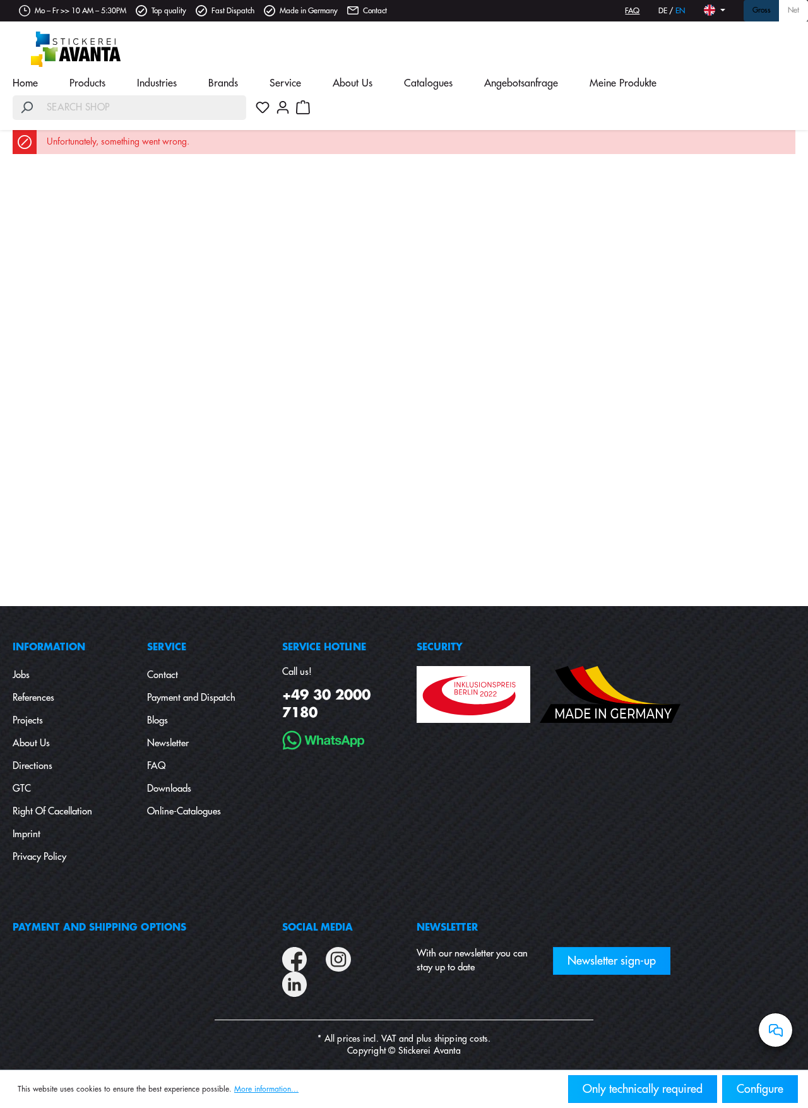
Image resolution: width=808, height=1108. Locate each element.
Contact (375, 11)
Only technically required (643, 1089)
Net (793, 10)
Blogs (157, 720)
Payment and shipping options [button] (99, 927)
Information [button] (49, 647)
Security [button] (440, 647)
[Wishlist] (262, 107)
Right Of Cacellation (52, 811)
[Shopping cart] (303, 107)
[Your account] (283, 107)
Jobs (21, 675)
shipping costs (461, 1038)
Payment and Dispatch (191, 698)
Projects (28, 720)
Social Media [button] (318, 927)
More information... (266, 1089)
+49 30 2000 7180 (326, 704)
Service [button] (166, 647)
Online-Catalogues (184, 811)
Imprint (26, 834)
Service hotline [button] (324, 647)
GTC (22, 789)
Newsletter (168, 743)
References (33, 698)
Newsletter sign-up (611, 961)
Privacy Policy (39, 857)
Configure (760, 1089)
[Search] (26, 107)
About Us (31, 743)
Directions (32, 766)
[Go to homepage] (76, 49)
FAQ (632, 11)
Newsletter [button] (447, 927)
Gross (762, 10)
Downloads (169, 789)
